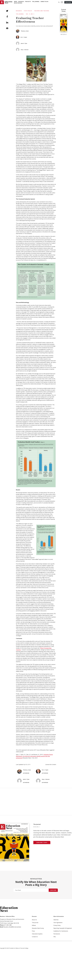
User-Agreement (58, 922)
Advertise (56, 920)
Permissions (57, 934)
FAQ (55, 936)
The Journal (20, 13)
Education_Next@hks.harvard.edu (12, 927)
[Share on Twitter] (7, 11)
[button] (58, 2)
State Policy (28, 10)
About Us (34, 920)
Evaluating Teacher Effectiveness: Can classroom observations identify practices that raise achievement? (34, 756)
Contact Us (35, 936)
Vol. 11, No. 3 (30, 13)
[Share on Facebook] (7, 17)
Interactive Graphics (37, 934)
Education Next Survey (38, 928)
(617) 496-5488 (8, 925)
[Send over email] (7, 28)
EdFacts (34, 925)
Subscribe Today (41, 842)
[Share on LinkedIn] (7, 22)
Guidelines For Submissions (61, 931)
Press (33, 931)
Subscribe (53, 890)
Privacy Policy (57, 925)
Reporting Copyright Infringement (63, 928)
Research (19, 10)
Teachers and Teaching (41, 10)
